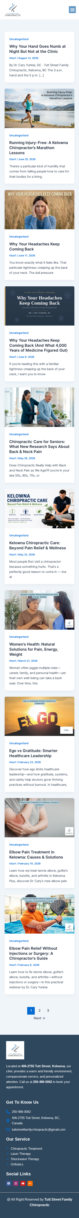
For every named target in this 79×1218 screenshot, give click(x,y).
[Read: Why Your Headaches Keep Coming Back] (39, 209)
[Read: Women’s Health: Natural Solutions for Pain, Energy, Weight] (39, 610)
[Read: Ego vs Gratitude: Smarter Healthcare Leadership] (39, 716)
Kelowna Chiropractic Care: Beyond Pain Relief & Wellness (37, 545)
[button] (72, 9)
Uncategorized (18, 39)
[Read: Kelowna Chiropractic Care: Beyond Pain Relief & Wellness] (39, 508)
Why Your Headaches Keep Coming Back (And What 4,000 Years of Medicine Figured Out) (38, 345)
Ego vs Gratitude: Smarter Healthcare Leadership (33, 753)
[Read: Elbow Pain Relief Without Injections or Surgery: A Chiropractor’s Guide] (39, 914)
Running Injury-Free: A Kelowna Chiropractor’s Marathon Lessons (38, 147)
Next (39, 1018)
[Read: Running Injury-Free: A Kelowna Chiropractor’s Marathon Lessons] (39, 108)
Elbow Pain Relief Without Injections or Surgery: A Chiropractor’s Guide (33, 953)
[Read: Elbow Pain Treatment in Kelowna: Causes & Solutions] (39, 817)
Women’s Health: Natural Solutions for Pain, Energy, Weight (33, 649)
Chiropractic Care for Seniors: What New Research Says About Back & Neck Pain (39, 446)
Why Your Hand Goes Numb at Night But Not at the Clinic (37, 49)
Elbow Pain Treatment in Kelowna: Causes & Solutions (36, 854)
